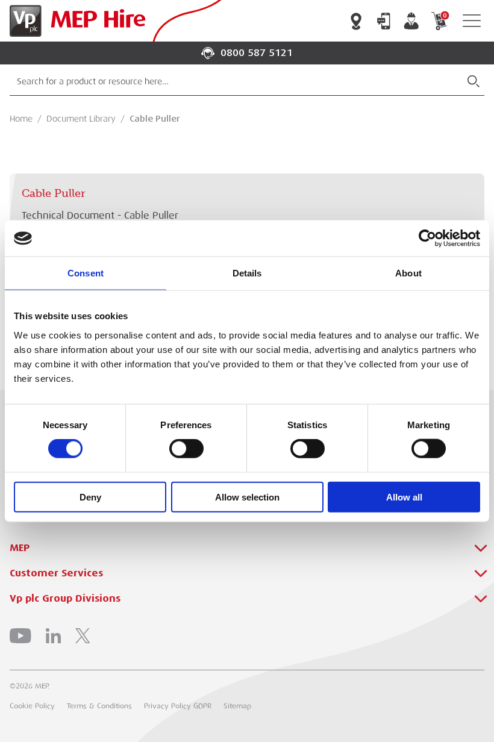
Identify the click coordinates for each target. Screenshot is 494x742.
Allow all (404, 496)
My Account (411, 21)
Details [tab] (247, 273)
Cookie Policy (32, 706)
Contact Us (384, 21)
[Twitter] (82, 635)
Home (21, 118)
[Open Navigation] (472, 20)
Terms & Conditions (99, 706)
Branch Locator (356, 21)
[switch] (186, 448)
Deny (90, 496)
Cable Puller (155, 118)
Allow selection (247, 496)
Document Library (81, 118)
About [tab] (408, 273)
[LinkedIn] (53, 635)
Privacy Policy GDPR (177, 706)
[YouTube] (20, 635)
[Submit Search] (473, 81)
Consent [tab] (85, 273)
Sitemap (237, 706)
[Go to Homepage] (75, 21)
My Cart (444, 15)
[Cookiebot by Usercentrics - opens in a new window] (427, 238)
